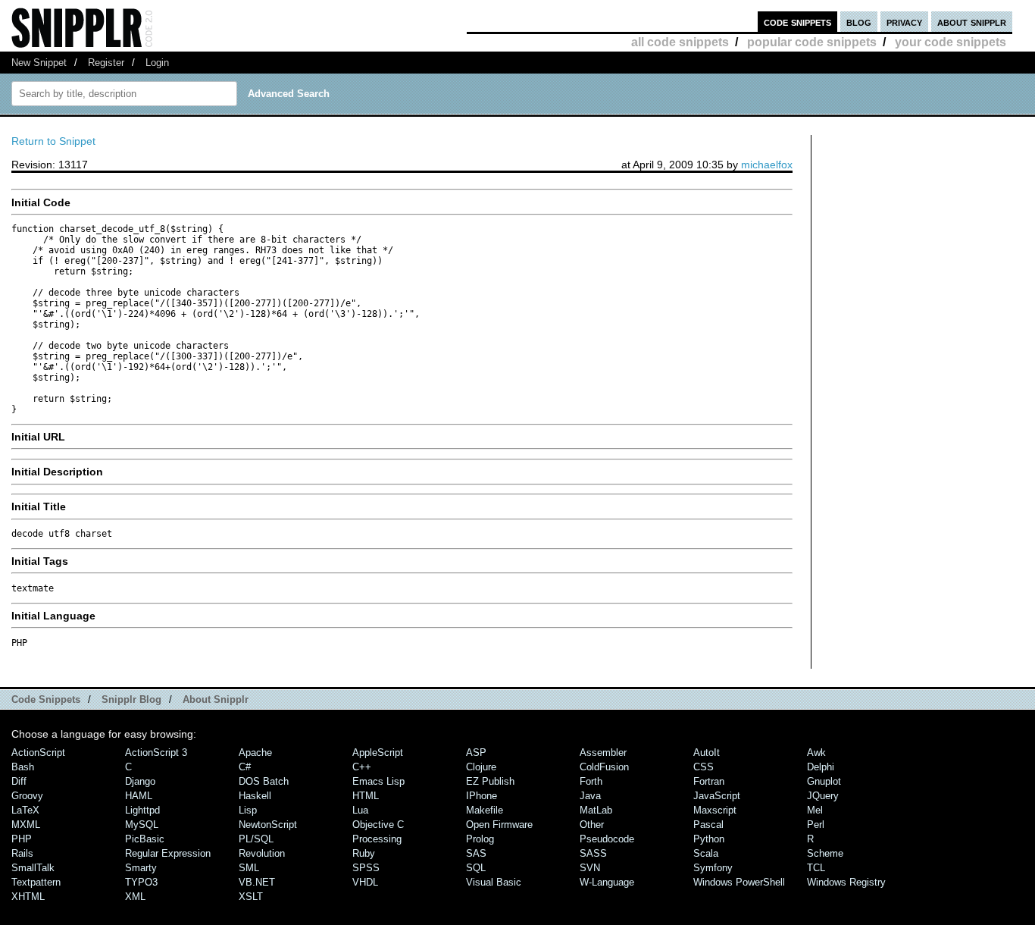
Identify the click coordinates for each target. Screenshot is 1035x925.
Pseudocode (607, 839)
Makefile (484, 810)
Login (157, 62)
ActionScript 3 (156, 752)
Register (106, 62)
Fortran (708, 781)
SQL (476, 867)
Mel (815, 810)
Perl (815, 824)
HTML (365, 795)
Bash (22, 767)
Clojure (481, 767)
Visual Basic (493, 882)
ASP (476, 752)
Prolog (480, 839)
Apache (255, 752)
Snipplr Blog (131, 699)
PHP (21, 839)
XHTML (28, 896)
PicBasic (144, 839)
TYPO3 (141, 882)
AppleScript (377, 752)
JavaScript (716, 795)
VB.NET (257, 882)
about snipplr (971, 21)
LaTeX (25, 810)
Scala (705, 853)
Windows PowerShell (739, 882)
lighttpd (142, 810)
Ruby (363, 853)
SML (249, 867)
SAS (476, 853)
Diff (19, 781)
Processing (377, 839)
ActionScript (38, 752)
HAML (138, 795)
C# (245, 767)
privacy (904, 21)
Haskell (255, 795)
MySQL (141, 824)
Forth (591, 781)
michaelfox (767, 164)
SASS (593, 853)
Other (592, 824)
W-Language (607, 882)
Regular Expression (168, 853)
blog (858, 21)
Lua (360, 810)
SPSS (366, 867)
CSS (703, 767)
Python (708, 839)
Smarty (141, 867)
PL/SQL (256, 839)
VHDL (365, 882)
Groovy (27, 795)
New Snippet (39, 62)
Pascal (708, 824)
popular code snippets (812, 42)
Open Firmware (499, 824)
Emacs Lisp (378, 781)
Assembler (603, 752)
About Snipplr (216, 699)
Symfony (713, 867)
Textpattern (36, 882)
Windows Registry (846, 882)
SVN (590, 867)
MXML (25, 824)
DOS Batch (264, 781)
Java (590, 795)
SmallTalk (33, 867)
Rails (22, 853)
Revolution (262, 853)
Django (140, 781)
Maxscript (714, 810)
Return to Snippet (53, 141)
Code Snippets (45, 699)
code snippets (797, 21)
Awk (816, 752)
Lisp (248, 810)
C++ (361, 767)
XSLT (251, 896)
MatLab (596, 810)
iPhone (481, 795)
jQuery (823, 795)
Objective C (378, 824)
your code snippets (950, 42)
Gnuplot (824, 781)
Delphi (820, 767)
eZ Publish (490, 781)
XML (135, 896)
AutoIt (706, 752)
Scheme (825, 853)
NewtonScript (268, 824)
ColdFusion (604, 767)
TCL (816, 867)
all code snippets (680, 42)
